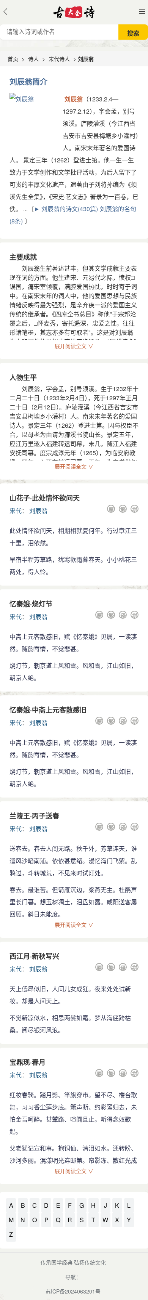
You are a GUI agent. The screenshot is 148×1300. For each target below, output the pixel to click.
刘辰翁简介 (28, 81)
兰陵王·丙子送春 (34, 816)
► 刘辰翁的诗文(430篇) (66, 208)
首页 (13, 58)
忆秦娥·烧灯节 (30, 604)
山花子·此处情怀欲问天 (44, 498)
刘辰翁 (38, 510)
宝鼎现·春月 (27, 1062)
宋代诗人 (59, 58)
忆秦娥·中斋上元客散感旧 (48, 710)
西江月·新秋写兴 (34, 956)
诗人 (33, 58)
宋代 (15, 510)
